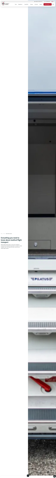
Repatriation (20, 4)
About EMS (26, 4)
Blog (4, 233)
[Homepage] (5, 3)
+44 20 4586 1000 (47, 1)
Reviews (31, 4)
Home (16, 4)
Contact (41, 4)
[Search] (53, 4)
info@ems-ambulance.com (38, 1)
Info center (36, 4)
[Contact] (54, 476)
